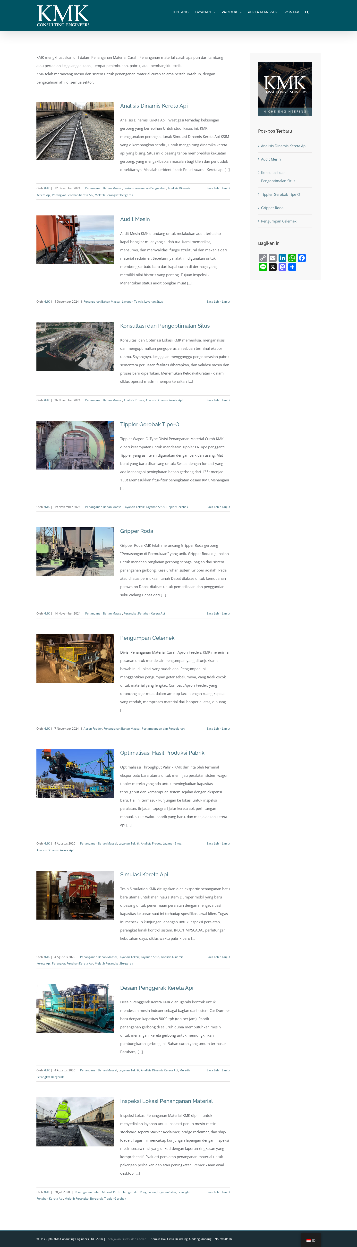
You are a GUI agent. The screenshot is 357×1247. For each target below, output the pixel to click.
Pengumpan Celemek (147, 638)
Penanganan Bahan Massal (103, 188)
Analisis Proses (134, 400)
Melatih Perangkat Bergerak (114, 195)
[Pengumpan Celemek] (75, 658)
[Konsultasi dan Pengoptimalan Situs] (75, 346)
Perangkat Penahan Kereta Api (72, 195)
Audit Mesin (135, 219)
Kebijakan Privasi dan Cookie (127, 1239)
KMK (46, 188)
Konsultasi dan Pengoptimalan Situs (165, 326)
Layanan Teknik (132, 301)
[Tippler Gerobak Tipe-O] (75, 445)
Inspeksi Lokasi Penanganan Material (166, 1101)
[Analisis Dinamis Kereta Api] (75, 131)
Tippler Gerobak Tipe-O (149, 424)
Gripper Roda (136, 531)
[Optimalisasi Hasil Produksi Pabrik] (75, 773)
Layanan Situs (153, 301)
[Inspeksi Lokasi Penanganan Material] (75, 1121)
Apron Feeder (93, 728)
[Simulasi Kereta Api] (75, 895)
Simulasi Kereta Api (144, 874)
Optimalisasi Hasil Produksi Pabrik (162, 753)
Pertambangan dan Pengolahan (145, 188)
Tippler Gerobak (177, 507)
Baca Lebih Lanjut (218, 188)
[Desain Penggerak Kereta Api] (75, 1008)
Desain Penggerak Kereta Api (156, 988)
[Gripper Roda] (75, 551)
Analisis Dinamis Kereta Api (154, 105)
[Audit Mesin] (75, 240)
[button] (306, 11)
